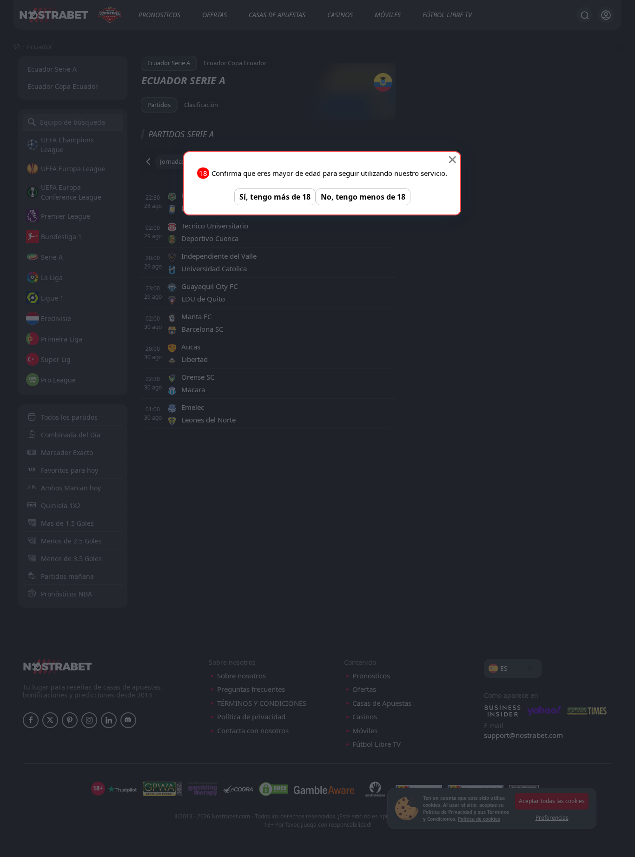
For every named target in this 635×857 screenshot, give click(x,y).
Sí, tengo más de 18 (275, 197)
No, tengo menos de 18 (363, 197)
